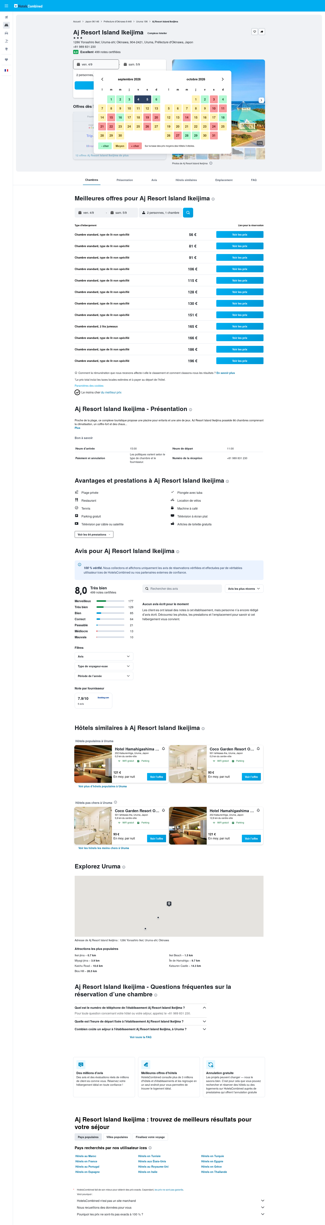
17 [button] (129, 117)
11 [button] (138, 108)
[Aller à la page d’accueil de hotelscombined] (28, 6)
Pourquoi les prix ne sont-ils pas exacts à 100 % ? (110, 1214)
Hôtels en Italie (147, 1172)
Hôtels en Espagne (87, 1172)
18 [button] (138, 117)
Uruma (139, 21)
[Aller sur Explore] (6, 49)
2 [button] (120, 99)
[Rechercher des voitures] (6, 33)
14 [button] (102, 117)
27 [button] (156, 126)
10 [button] (129, 108)
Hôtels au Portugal (87, 1166)
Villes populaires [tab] (117, 1137)
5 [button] (147, 99)
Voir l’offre (156, 777)
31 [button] (214, 135)
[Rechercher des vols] (6, 17)
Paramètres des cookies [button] (89, 385)
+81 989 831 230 (84, 46)
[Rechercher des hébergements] (6, 25)
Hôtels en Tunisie (149, 1156)
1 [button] (111, 99)
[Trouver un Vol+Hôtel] (6, 41)
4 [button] (138, 99)
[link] (102, 786)
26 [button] (147, 126)
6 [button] (156, 99)
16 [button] (120, 117)
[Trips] (6, 59)
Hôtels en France (86, 1161)
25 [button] (138, 126)
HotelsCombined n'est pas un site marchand (106, 1200)
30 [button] (120, 135)
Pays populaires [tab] (88, 1137)
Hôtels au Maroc (85, 1156)
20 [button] (156, 117)
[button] (6, 6)
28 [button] (102, 135)
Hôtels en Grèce (211, 1166)
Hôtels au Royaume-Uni (153, 1166)
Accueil (77, 21)
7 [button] (102, 108)
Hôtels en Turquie (212, 1156)
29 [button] (111, 135)
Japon (88, 21)
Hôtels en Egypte (212, 1161)
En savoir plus (225, 373)
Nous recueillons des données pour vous (104, 1207)
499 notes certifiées (108, 52)
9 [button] (120, 108)
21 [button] (102, 126)
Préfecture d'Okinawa (114, 21)
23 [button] (120, 126)
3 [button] (129, 99)
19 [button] (147, 117)
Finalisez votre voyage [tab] (150, 1137)
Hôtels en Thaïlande (214, 1172)
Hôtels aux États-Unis (152, 1161)
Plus (77, 428)
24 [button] (129, 126)
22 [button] (111, 126)
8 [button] (111, 108)
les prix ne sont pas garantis (169, 1189)
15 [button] (111, 117)
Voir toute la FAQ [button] (140, 1037)
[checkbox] (93, 701)
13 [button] (156, 108)
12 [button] (147, 108)
